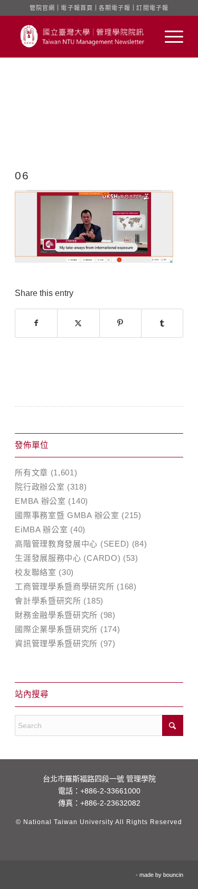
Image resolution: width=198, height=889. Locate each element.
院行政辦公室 (39, 486)
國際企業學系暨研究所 (56, 629)
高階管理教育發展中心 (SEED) (72, 543)
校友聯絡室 (35, 572)
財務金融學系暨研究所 (56, 614)
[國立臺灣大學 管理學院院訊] (82, 36)
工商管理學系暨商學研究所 (64, 586)
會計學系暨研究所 (48, 600)
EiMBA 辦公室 (41, 529)
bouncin (173, 875)
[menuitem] (168, 36)
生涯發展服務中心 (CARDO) (67, 557)
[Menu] (168, 36)
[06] (99, 124)
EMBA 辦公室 (40, 500)
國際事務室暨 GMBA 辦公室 (67, 515)
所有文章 (31, 472)
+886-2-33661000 (110, 791)
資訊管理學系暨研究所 (56, 643)
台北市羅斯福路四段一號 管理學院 (99, 779)
